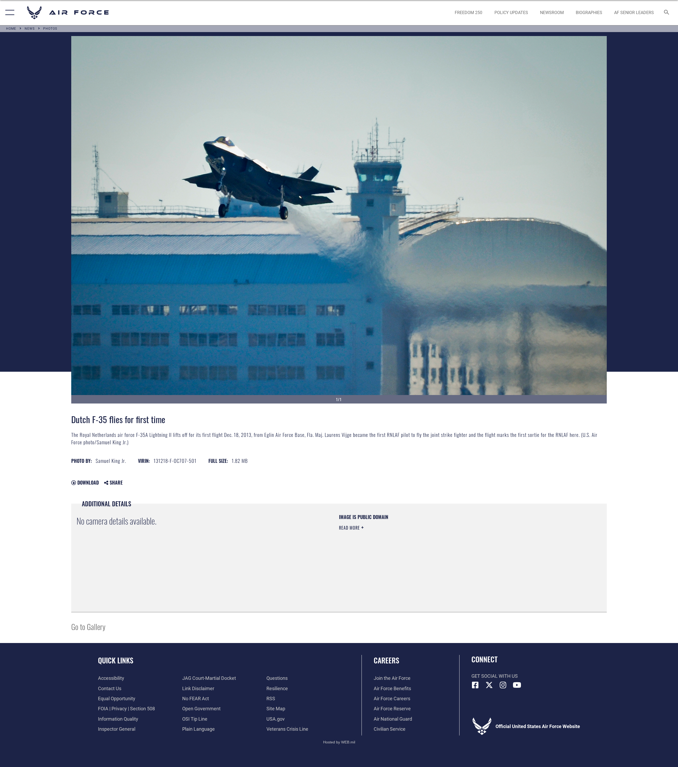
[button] (8, 12)
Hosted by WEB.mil (339, 742)
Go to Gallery (88, 626)
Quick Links (115, 660)
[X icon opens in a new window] (489, 685)
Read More (350, 528)
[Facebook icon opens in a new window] (475, 685)
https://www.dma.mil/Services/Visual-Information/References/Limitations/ (401, 554)
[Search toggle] (666, 13)
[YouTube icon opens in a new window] (517, 685)
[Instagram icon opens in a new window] (503, 685)
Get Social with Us (494, 676)
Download (87, 482)
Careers (386, 660)
